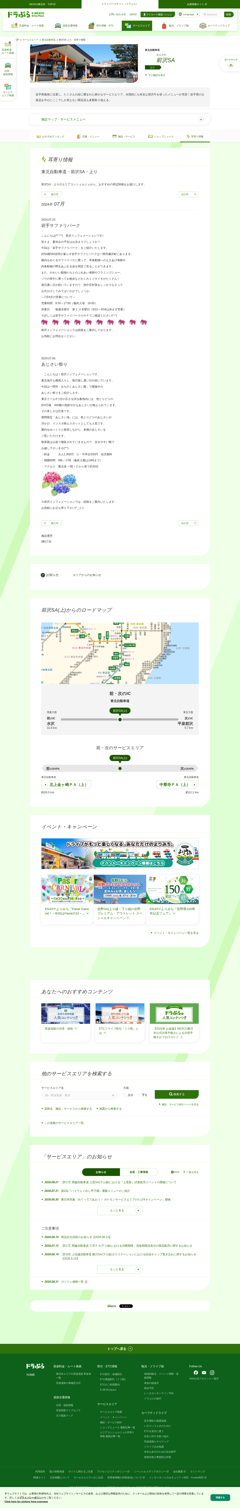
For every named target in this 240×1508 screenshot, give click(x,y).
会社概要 (178, 1471)
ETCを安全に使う (154, 1431)
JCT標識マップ (64, 1415)
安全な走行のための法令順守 (160, 1451)
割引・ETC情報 (107, 1366)
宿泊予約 (149, 1388)
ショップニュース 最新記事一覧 (117, 1427)
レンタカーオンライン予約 (159, 1393)
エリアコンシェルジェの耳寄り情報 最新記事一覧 (117, 1434)
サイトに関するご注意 (80, 1471)
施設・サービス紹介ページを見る (180, 1104)
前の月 (54, 194)
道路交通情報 (61, 1397)
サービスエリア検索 (111, 1411)
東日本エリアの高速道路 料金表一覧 (73, 1375)
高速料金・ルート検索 (67, 1366)
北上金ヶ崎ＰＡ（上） (69, 784)
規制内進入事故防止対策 (157, 1457)
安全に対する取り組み (156, 1436)
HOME (31, 1374)
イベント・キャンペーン (113, 1417)
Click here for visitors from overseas (26, 1501)
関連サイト (39, 1477)
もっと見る (117, 1210)
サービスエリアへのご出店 (88, 1477)
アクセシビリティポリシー (112, 1471)
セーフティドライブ (154, 1412)
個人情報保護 (56, 1471)
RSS (176, 1172)
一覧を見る (192, 1172)
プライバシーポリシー (31, 1497)
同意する (220, 1497)
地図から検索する (110, 1108)
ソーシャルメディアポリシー (150, 1471)
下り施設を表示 (156, 75)
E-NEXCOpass (108, 1389)
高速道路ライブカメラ (68, 1410)
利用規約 (40, 1471)
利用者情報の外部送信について (125, 1477)
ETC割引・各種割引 (111, 1374)
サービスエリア (30, 40)
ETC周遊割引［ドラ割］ (113, 1379)
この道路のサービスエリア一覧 (64, 1122)
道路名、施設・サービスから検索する (68, 1108)
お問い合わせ (116, 14)
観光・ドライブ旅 (152, 1366)
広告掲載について (60, 1477)
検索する (179, 1094)
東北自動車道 (49, 40)
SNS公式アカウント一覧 (202, 1378)
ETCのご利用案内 (110, 1384)
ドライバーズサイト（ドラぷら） (120, 3)
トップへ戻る (116, 1349)
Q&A (132, 14)
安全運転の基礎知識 (155, 1420)
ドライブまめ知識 (154, 1446)
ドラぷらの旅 (151, 1398)
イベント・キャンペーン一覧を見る (176, 932)
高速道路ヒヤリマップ (156, 1441)
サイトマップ (197, 1471)
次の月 (185, 194)
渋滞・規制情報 (64, 1405)
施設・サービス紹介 (111, 1422)
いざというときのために (157, 1425)
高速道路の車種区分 (67, 1383)
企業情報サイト (195, 4)
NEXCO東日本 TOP (41, 4)
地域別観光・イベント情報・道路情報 (161, 1375)
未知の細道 (150, 1383)
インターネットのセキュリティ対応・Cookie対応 (176, 1477)
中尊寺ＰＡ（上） (175, 784)
